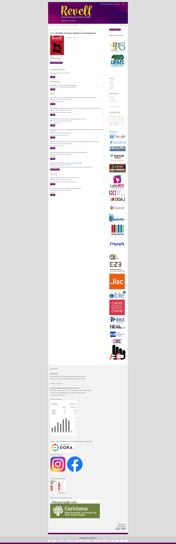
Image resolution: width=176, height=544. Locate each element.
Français (111, 85)
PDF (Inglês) (55, 169)
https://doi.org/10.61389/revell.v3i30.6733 (62, 132)
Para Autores (112, 99)
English (111, 81)
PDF (53, 77)
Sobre (75, 25)
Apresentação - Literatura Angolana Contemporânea (63, 85)
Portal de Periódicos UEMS (106, 4)
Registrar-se (117, 4)
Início (51, 25)
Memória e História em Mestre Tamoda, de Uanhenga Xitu (65, 177)
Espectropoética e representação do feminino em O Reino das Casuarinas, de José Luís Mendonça (75, 108)
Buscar (123, 25)
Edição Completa (57, 62)
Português (111, 87)
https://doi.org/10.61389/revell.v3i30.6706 (62, 99)
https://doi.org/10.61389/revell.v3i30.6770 (62, 179)
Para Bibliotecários (113, 101)
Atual (56, 25)
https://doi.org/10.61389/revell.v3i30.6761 (62, 154)
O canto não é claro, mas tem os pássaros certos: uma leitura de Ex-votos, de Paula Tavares (73, 97)
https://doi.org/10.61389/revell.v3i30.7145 (62, 190)
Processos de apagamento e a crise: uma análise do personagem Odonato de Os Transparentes (74, 141)
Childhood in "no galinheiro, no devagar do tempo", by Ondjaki (66, 163)
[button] (52, 541)
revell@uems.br (58, 383)
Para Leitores (112, 96)
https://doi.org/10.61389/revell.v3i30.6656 (62, 165)
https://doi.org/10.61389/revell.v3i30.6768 (62, 120)
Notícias (69, 25)
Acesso (123, 4)
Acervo (63, 25)
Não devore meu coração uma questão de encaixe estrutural (65, 188)
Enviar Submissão (115, 29)
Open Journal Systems (114, 106)
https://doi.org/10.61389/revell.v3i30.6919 (62, 110)
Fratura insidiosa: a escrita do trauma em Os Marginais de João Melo (67, 119)
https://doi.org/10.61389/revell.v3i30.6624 (62, 143)
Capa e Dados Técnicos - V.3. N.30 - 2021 (60, 73)
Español (111, 83)
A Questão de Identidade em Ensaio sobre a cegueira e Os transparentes (68, 152)
